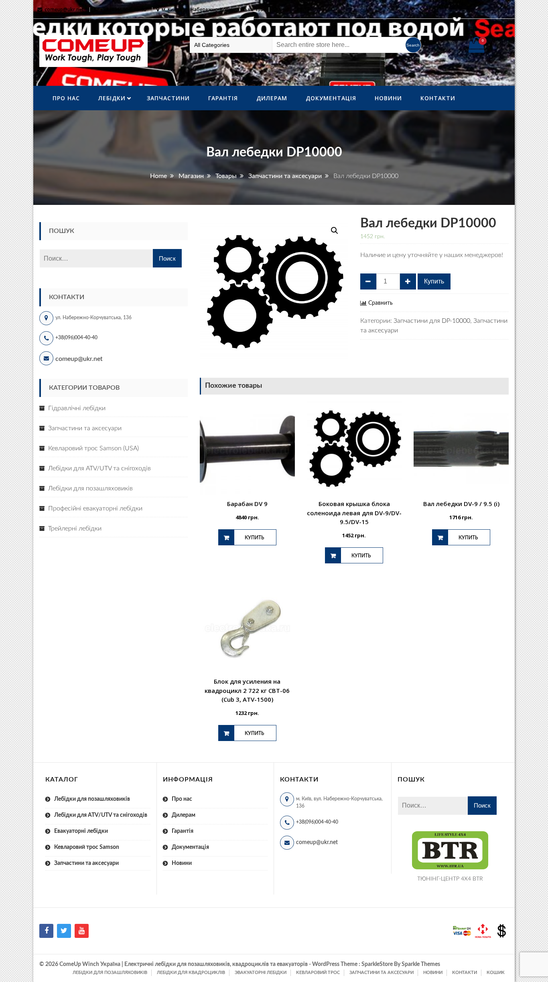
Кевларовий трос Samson (86, 847)
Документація (331, 98)
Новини (388, 98)
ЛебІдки (112, 98)
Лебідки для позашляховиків (90, 488)
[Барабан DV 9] (247, 448)
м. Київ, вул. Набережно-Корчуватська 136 (212, 9)
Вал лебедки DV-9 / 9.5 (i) (461, 504)
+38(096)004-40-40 (76, 337)
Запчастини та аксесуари (85, 428)
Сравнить (380, 303)
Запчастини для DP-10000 (432, 321)
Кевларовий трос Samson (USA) (93, 448)
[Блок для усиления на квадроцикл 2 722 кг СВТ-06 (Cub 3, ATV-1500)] (247, 625)
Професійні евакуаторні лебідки (95, 508)
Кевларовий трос (318, 972)
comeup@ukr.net (64, 9)
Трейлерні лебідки (74, 528)
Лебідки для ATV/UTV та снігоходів (99, 468)
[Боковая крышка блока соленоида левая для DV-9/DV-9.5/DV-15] (354, 448)
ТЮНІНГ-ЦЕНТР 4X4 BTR (450, 879)
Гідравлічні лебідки (77, 408)
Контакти (437, 98)
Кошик (496, 972)
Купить (434, 281)
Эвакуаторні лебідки (260, 972)
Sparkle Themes (421, 964)
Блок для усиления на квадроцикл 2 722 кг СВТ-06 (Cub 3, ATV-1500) (247, 690)
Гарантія (223, 98)
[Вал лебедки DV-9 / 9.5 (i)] (461, 448)
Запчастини (168, 98)
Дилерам (271, 98)
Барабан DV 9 (247, 504)
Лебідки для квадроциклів (191, 972)
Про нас (66, 98)
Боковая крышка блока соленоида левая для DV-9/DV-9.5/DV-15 (354, 513)
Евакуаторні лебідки (81, 831)
